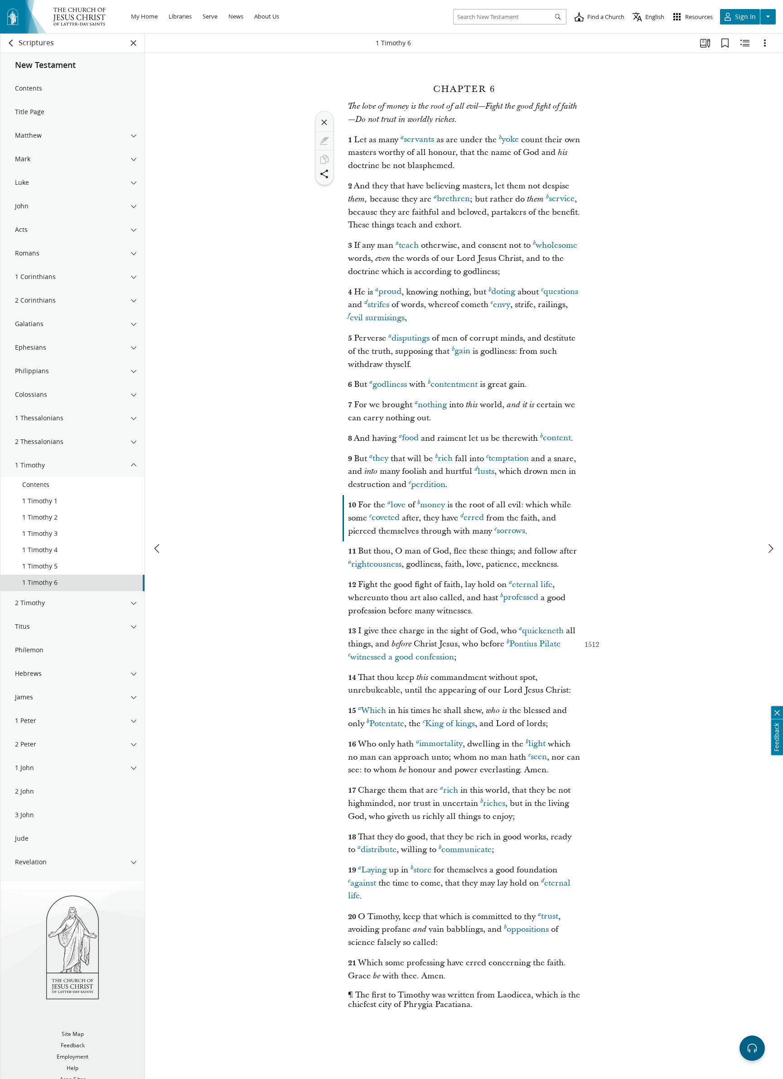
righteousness (376, 564)
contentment (454, 384)
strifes (378, 304)
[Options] (765, 43)
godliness (389, 384)
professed (520, 597)
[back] (11, 43)
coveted (386, 518)
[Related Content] (745, 43)
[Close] (324, 122)
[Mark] (324, 141)
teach (409, 245)
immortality (441, 744)
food (410, 438)
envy (501, 304)
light (537, 744)
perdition (428, 484)
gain (462, 351)
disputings (411, 338)
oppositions (528, 929)
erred (474, 518)
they (380, 458)
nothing (432, 404)
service (562, 199)
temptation (508, 458)
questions (560, 292)
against (363, 883)
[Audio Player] (752, 1048)
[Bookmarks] (725, 43)
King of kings (450, 723)
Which (373, 710)
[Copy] (324, 159)
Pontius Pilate (535, 644)
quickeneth (543, 630)
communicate (466, 849)
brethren (453, 199)
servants (419, 139)
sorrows (511, 531)
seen (539, 757)
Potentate (386, 723)
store (422, 870)
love (398, 505)
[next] (770, 549)
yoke (510, 139)
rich (445, 458)
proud (389, 292)
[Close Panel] (133, 43)
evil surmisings (377, 317)
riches (494, 803)
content (557, 438)
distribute (378, 849)
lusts (486, 471)
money (432, 505)
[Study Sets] (705, 43)
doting (503, 292)
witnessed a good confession (402, 657)
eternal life (532, 584)
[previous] (158, 549)
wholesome (556, 245)
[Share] (324, 174)
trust (549, 916)
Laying (374, 870)
